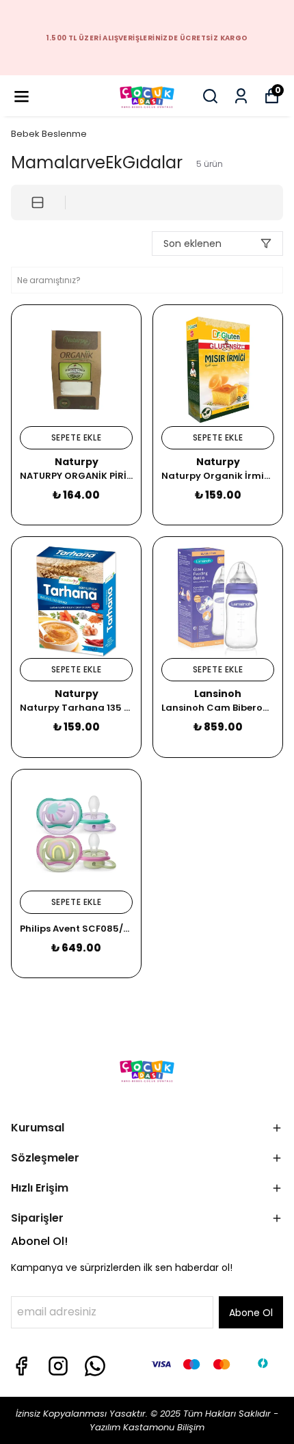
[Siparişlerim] (241, 96)
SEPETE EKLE (76, 437)
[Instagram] (58, 1366)
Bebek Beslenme (49, 133)
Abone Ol (251, 1313)
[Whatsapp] (95, 1366)
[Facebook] (21, 1366)
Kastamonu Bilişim (162, 1427)
